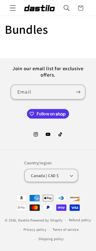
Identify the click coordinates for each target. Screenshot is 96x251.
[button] (13, 8)
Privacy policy (34, 229)
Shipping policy (51, 239)
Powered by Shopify (46, 220)
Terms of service (66, 229)
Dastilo (24, 220)
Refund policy (80, 220)
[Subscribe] (78, 92)
